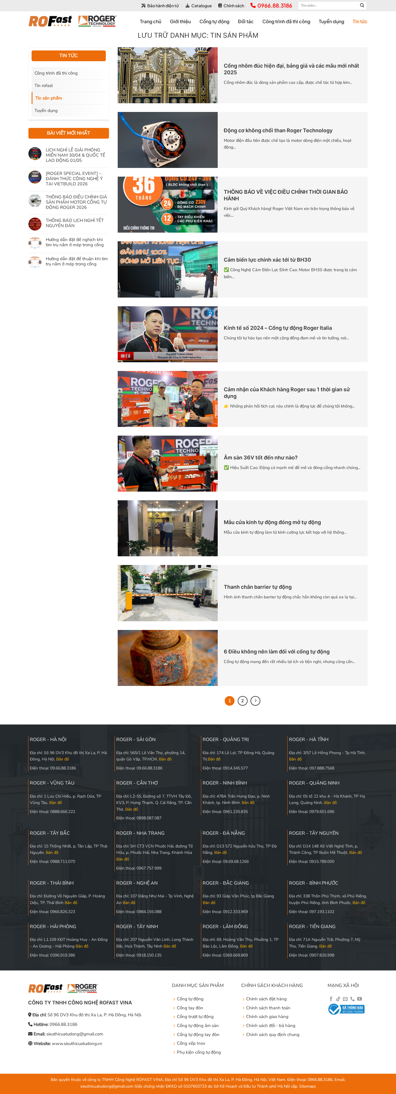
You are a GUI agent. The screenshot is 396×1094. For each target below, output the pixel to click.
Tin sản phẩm (48, 98)
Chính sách (234, 5)
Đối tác (246, 21)
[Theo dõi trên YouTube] (359, 999)
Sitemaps (307, 1086)
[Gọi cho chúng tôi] (352, 999)
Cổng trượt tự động (195, 1016)
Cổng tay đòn (190, 1008)
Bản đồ (62, 759)
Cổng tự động (214, 21)
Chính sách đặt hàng (266, 999)
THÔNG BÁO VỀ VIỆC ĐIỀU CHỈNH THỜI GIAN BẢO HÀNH (286, 195)
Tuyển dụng (331, 21)
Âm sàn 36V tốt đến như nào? (261, 457)
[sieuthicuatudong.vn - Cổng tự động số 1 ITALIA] (72, 21)
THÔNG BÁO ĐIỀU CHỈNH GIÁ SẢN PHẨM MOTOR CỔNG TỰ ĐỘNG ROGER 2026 (76, 202)
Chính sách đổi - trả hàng (270, 1025)
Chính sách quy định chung (272, 1034)
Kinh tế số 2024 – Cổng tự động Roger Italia (278, 328)
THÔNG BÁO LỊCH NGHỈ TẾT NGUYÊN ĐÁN (75, 223)
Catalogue (201, 5)
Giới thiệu (180, 21)
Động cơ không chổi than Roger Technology (278, 130)
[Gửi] (362, 5)
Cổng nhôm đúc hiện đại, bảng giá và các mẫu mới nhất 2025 (291, 69)
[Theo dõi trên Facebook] (331, 999)
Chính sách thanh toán (268, 1008)
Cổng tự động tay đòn (198, 1034)
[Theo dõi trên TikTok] (338, 999)
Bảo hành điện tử (163, 5)
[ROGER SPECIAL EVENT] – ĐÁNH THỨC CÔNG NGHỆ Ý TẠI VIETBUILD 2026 (74, 178)
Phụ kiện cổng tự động (199, 1052)
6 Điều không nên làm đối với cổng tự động (277, 652)
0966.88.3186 (274, 5)
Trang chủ (150, 21)
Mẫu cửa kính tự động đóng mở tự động (272, 522)
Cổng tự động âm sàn (198, 1025)
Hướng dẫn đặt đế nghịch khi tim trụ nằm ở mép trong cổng (75, 242)
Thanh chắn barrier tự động (258, 587)
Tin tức (360, 21)
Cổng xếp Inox (191, 1043)
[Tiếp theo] (255, 701)
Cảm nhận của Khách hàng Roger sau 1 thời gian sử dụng (287, 392)
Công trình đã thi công (286, 21)
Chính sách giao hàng (267, 1016)
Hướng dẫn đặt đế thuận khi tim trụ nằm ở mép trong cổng (77, 261)
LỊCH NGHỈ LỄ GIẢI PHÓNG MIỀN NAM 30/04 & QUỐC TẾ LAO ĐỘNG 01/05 (75, 155)
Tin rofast (43, 85)
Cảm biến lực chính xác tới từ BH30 (267, 260)
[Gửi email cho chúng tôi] (345, 999)
